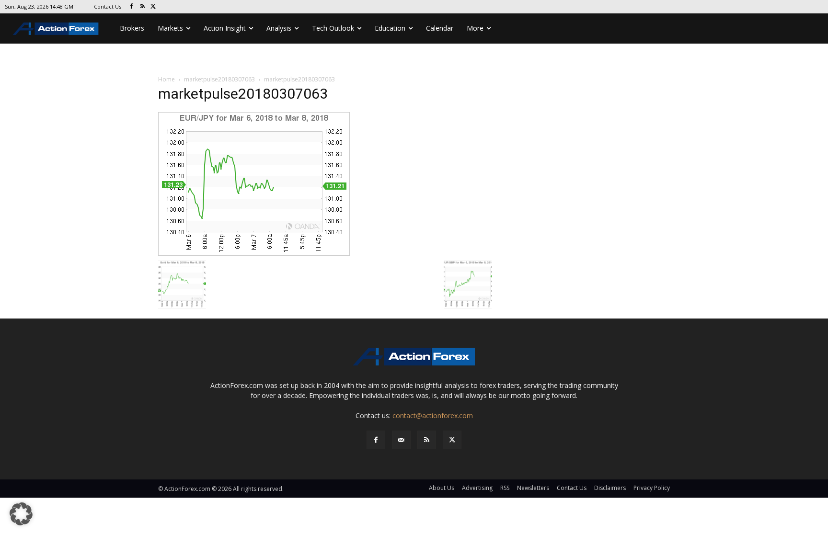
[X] (153, 6)
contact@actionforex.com (432, 415)
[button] (21, 514)
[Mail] (401, 440)
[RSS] (142, 6)
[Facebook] (131, 6)
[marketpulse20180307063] (254, 183)
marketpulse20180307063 (219, 79)
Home (166, 79)
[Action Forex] (55, 28)
